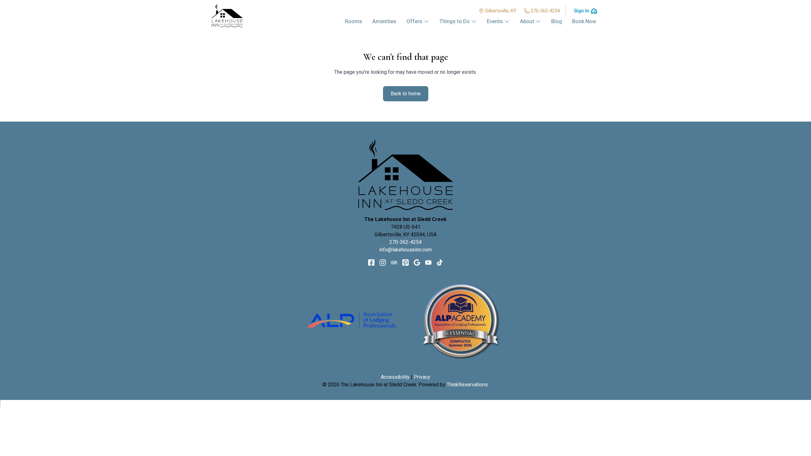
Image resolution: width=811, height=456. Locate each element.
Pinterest (405, 262)
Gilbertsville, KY (500, 11)
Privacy (422, 377)
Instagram (383, 262)
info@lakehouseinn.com (405, 250)
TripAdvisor (394, 262)
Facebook (371, 262)
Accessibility (395, 377)
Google (417, 262)
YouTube (428, 262)
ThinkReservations (467, 385)
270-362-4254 (545, 11)
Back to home (406, 94)
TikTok (440, 262)
